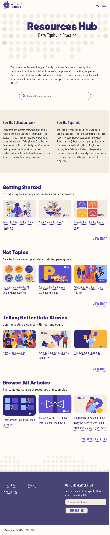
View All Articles (94, 439)
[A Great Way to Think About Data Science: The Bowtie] (55, 404)
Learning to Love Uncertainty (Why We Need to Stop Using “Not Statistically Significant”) (90, 423)
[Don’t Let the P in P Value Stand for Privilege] (55, 274)
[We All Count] (13, 8)
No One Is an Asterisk (14, 352)
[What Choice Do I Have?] (55, 209)
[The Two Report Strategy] (90, 339)
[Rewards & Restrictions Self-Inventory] (19, 209)
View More (100, 238)
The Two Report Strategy (87, 352)
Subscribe (77, 510)
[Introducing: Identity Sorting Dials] (90, 209)
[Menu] (104, 5)
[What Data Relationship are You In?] (90, 274)
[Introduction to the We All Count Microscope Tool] (19, 274)
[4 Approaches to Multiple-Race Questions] (19, 405)
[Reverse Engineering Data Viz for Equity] (55, 339)
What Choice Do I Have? (51, 222)
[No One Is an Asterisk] (19, 339)
